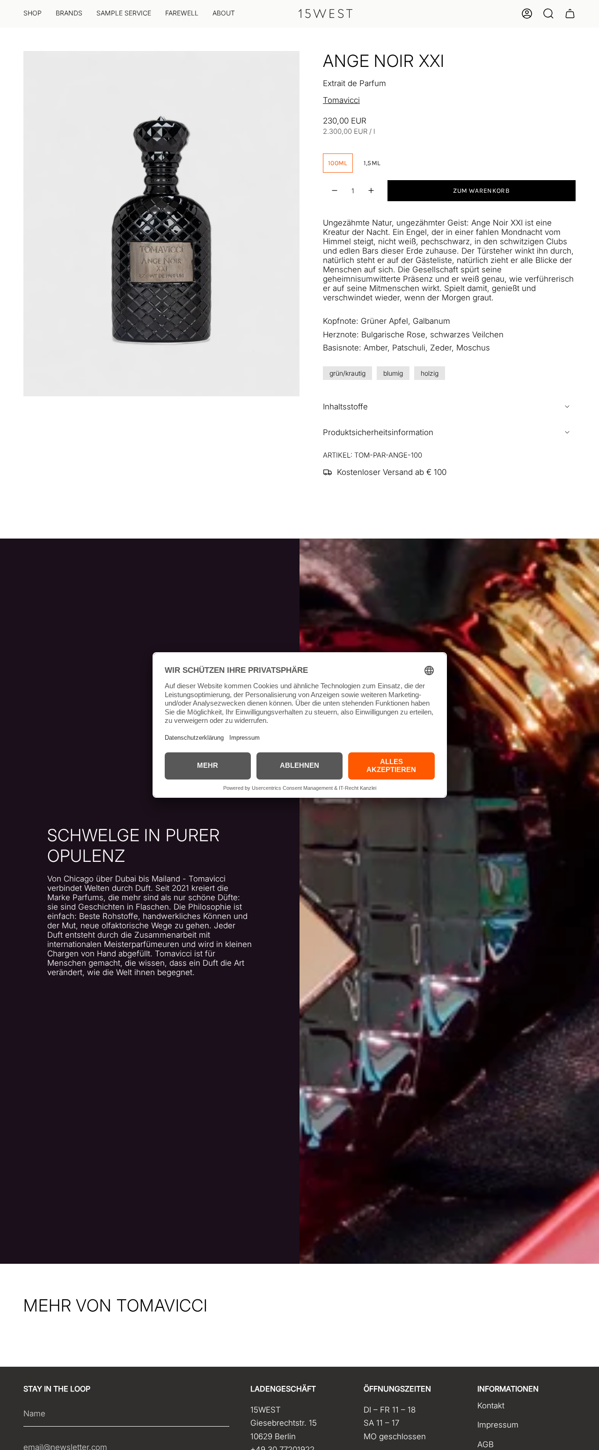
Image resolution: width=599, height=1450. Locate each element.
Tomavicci (341, 100)
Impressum (498, 1424)
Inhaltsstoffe (345, 406)
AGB (485, 1444)
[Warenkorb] (570, 14)
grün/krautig (347, 373)
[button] (32, 13)
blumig (393, 373)
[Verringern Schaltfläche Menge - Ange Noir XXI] (335, 190)
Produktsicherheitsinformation (378, 432)
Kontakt (490, 1405)
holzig (429, 373)
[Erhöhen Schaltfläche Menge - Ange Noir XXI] (371, 190)
